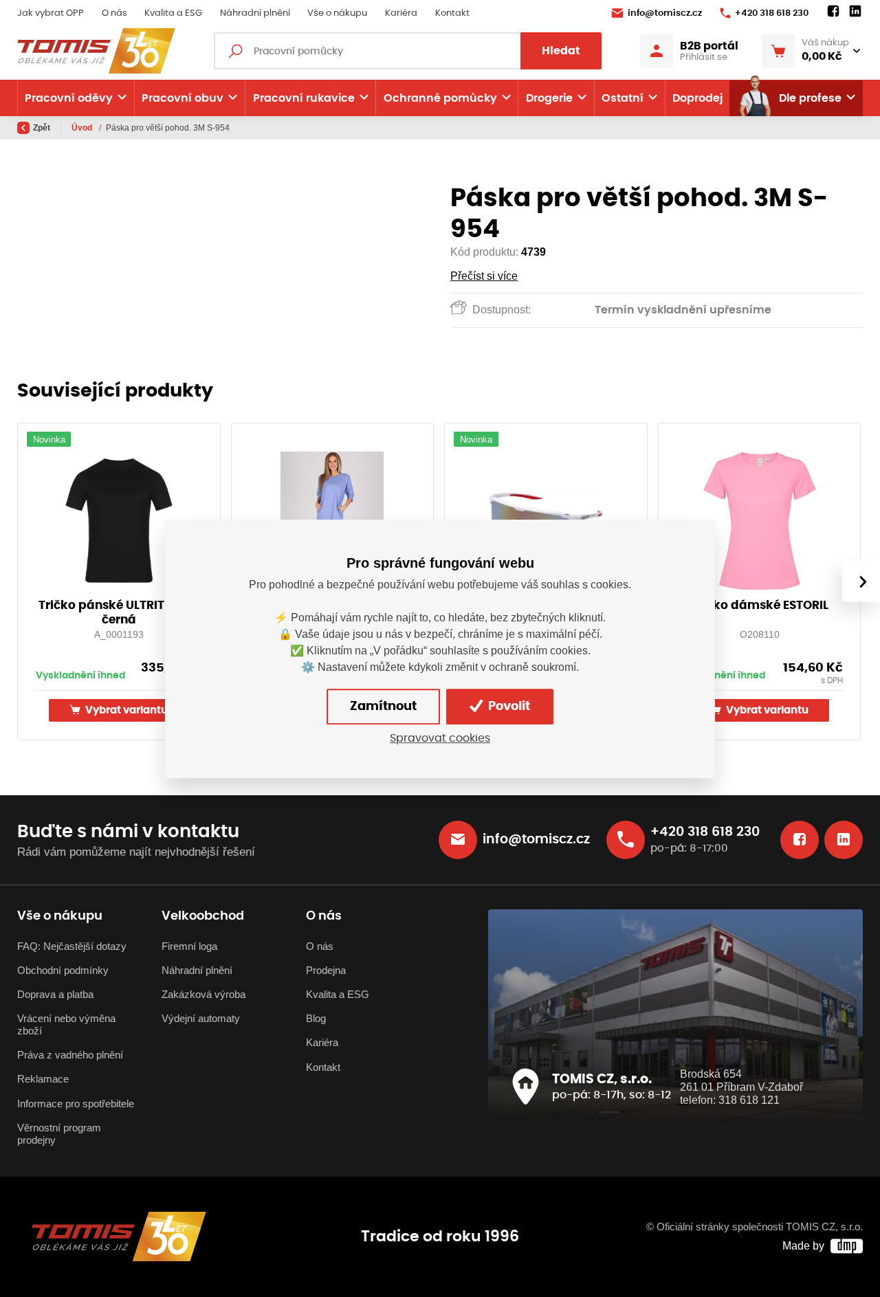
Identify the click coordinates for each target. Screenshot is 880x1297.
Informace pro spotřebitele (75, 1103)
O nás (114, 13)
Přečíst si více (484, 276)
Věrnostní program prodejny (59, 1134)
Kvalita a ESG (173, 13)
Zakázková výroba (203, 994)
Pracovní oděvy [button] (69, 98)
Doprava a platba (55, 994)
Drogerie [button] (549, 98)
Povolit (507, 706)
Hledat (561, 50)
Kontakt (452, 13)
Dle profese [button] (810, 98)
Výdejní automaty (201, 1018)
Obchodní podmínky (63, 970)
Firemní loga (189, 946)
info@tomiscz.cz (665, 13)
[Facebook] (833, 11)
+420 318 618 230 (771, 13)
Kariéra (401, 13)
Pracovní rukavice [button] (304, 98)
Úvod (83, 128)
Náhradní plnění (255, 13)
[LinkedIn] (855, 11)
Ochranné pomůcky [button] (440, 98)
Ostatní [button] (623, 98)
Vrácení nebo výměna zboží (66, 1025)
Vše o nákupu (337, 13)
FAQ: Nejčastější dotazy (71, 946)
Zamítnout (383, 706)
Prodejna (326, 970)
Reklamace (43, 1079)
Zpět (41, 128)
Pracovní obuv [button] (182, 98)
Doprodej (697, 98)
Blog (316, 1018)
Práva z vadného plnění (70, 1055)
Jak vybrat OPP (50, 13)
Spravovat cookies (440, 738)
